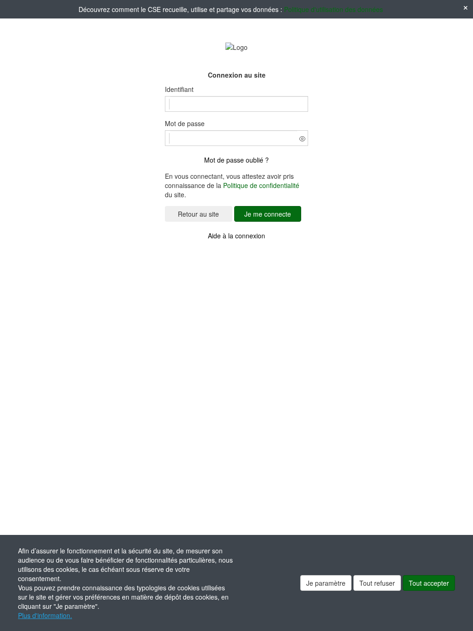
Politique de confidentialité (261, 185)
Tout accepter (429, 583)
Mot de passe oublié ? (236, 159)
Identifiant (179, 89)
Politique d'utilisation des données (333, 9)
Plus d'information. (45, 615)
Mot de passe (185, 123)
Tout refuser (377, 583)
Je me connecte (267, 213)
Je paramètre (326, 583)
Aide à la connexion (236, 235)
